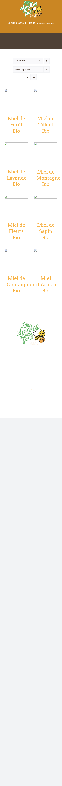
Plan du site (39, 401)
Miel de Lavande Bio (17, 178)
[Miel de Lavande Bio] (16, 144)
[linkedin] (31, 29)
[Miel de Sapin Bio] (45, 197)
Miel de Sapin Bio (46, 231)
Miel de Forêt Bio (16, 125)
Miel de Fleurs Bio (16, 231)
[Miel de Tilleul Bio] (45, 91)
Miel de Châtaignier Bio (21, 284)
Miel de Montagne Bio (48, 178)
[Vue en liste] (33, 77)
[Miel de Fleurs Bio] (16, 197)
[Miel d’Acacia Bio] (45, 251)
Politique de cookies (26, 401)
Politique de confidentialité (47, 397)
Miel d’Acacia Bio (46, 284)
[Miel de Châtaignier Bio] (16, 251)
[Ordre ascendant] (47, 61)
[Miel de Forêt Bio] (16, 91)
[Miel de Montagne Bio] (45, 144)
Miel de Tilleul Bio (46, 125)
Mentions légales (30, 397)
